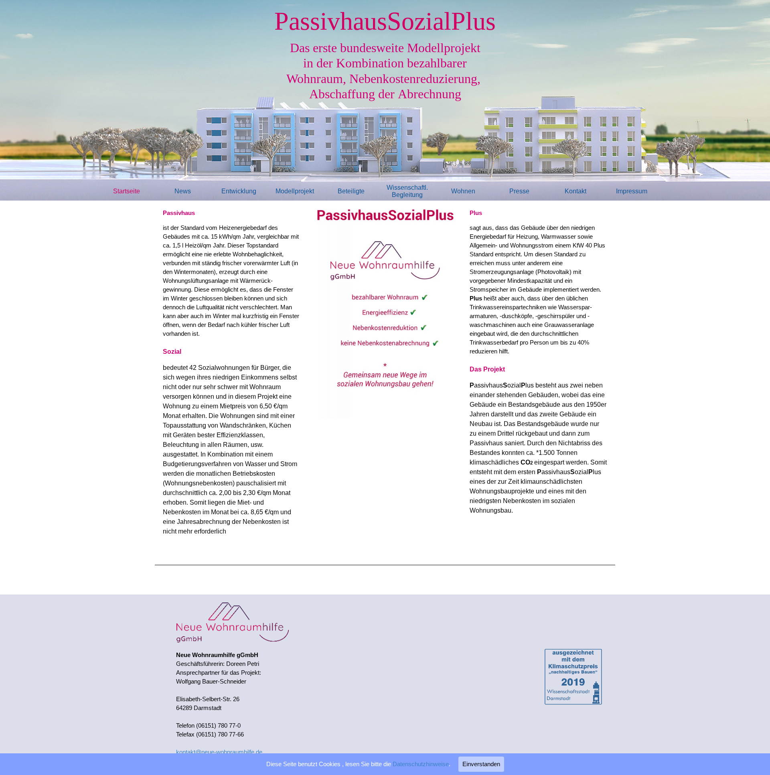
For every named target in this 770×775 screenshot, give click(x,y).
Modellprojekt (295, 191)
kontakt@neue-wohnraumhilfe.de (219, 752)
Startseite (126, 191)
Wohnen (463, 191)
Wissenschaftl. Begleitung (407, 191)
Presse (519, 191)
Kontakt (575, 191)
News (182, 191)
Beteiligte (351, 191)
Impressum (631, 191)
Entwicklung (238, 191)
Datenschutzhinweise (421, 764)
